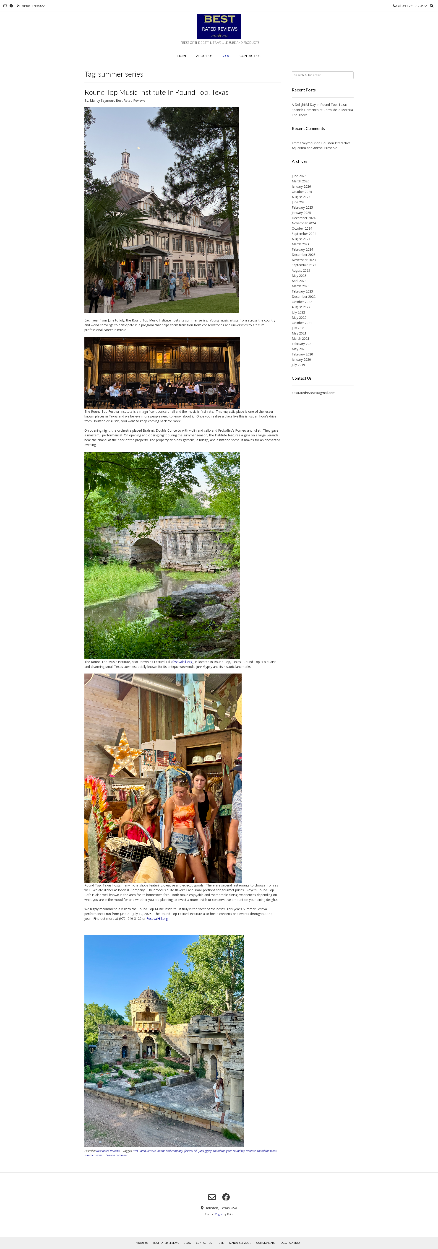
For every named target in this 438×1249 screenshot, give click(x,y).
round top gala (222, 1151)
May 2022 (299, 317)
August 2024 (301, 239)
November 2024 (304, 223)
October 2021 (302, 323)
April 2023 (299, 281)
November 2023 (304, 260)
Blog (226, 56)
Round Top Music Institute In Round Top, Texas (156, 92)
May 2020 (299, 349)
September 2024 (304, 233)
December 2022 (303, 296)
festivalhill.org (182, 662)
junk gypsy (205, 1151)
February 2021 (302, 344)
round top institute (244, 1151)
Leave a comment (117, 1155)
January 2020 (301, 359)
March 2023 (300, 286)
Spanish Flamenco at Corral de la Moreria (322, 110)
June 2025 (299, 202)
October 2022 (302, 302)
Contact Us (250, 56)
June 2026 (299, 176)
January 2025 (301, 212)
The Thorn (299, 115)
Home (182, 56)
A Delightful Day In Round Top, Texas (319, 104)
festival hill (190, 1151)
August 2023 (301, 270)
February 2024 (302, 249)
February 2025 (302, 207)
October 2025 (302, 191)
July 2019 (298, 365)
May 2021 (299, 333)
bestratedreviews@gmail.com (313, 393)
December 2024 (303, 218)
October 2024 (302, 228)
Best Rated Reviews (108, 1151)
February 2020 (302, 354)
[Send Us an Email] (5, 6)
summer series (93, 1155)
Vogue (219, 1214)
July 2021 (298, 328)
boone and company (170, 1151)
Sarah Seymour (291, 1242)
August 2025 (301, 197)
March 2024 (300, 244)
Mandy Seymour (240, 1242)
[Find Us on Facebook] (11, 6)
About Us (204, 56)
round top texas (266, 1151)
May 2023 (299, 275)
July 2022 (298, 312)
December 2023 (303, 254)
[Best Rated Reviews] (219, 26)
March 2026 (300, 181)
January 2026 (301, 186)
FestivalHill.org (157, 918)
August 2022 (301, 307)
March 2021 (300, 338)
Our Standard (266, 1242)
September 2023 (304, 265)
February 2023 (302, 291)
